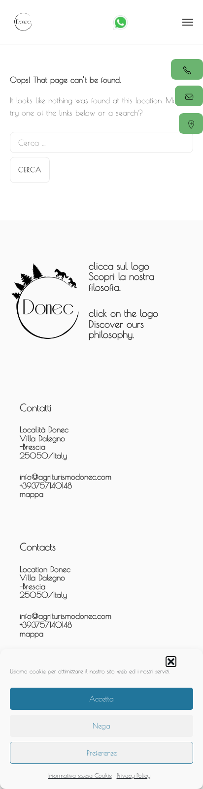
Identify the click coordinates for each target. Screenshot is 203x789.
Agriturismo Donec (23, 22)
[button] (171, 662)
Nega (101, 726)
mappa (31, 493)
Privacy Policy (133, 775)
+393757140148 (46, 485)
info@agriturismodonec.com (65, 476)
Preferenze (102, 753)
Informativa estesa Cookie (80, 775)
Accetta (101, 699)
